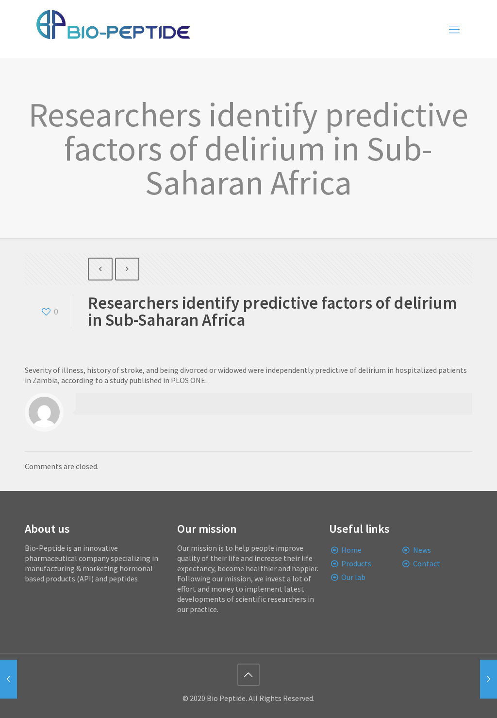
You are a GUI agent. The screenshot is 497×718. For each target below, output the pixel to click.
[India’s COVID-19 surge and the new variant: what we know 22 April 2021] (8, 679)
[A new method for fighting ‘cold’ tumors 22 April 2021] (488, 679)
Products (356, 563)
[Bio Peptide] (112, 29)
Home (351, 550)
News (422, 550)
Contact (426, 563)
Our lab (353, 577)
